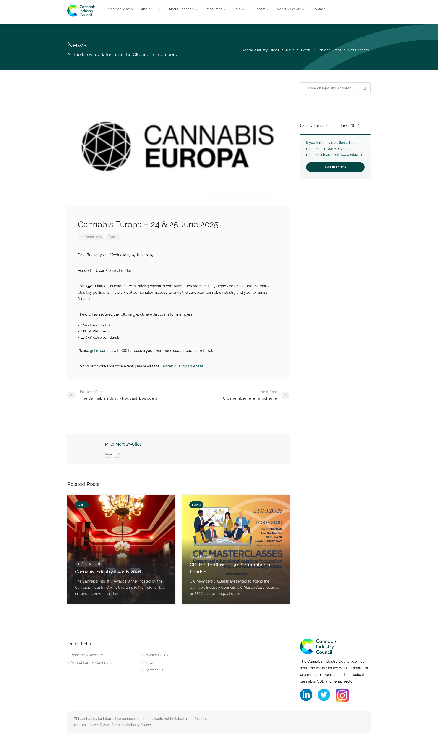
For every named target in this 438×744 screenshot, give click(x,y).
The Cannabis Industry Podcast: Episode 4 (118, 395)
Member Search (120, 9)
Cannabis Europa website (181, 366)
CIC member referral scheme (250, 395)
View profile (114, 454)
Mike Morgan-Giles (123, 444)
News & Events (289, 9)
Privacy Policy (156, 655)
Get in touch (335, 167)
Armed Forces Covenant (91, 662)
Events (113, 237)
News (149, 662)
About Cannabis (181, 9)
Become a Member (86, 655)
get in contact (101, 350)
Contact (319, 9)
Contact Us (154, 670)
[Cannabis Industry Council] (81, 13)
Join (237, 9)
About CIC (149, 9)
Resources (214, 9)
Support (258, 9)
